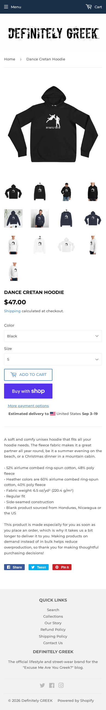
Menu (16, 7)
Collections (53, 616)
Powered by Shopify (76, 700)
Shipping (12, 311)
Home (9, 59)
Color (9, 325)
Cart (97, 7)
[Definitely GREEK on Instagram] (61, 686)
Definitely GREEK (36, 700)
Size (8, 348)
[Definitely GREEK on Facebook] (52, 686)
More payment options (28, 405)
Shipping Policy (53, 636)
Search (53, 610)
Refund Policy (53, 629)
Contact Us (53, 643)
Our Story (53, 623)
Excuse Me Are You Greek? (48, 667)
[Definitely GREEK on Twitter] (42, 686)
